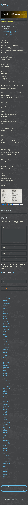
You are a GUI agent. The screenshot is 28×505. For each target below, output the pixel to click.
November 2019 (6, 365)
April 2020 (5, 357)
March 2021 (5, 339)
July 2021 (5, 332)
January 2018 (6, 401)
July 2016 (5, 430)
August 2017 (5, 409)
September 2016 (6, 427)
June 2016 (5, 432)
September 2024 (6, 298)
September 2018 (6, 388)
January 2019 (6, 381)
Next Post (23, 490)
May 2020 (5, 355)
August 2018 (5, 390)
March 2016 (5, 435)
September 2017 (6, 407)
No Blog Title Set (6, 19)
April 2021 (5, 337)
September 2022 (6, 311)
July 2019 (5, 372)
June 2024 (5, 300)
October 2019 (6, 367)
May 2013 (5, 473)
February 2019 (6, 380)
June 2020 (5, 354)
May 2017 (5, 414)
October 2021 (6, 328)
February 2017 (6, 419)
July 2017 (5, 411)
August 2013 (5, 469)
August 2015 (5, 445)
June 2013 (5, 471)
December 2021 (6, 324)
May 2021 (5, 336)
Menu (4, 4)
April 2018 (5, 396)
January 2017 (5, 420)
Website (5, 259)
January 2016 (6, 437)
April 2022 (5, 319)
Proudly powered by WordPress (10, 499)
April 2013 (5, 474)
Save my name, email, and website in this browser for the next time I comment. (13, 266)
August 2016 (5, 429)
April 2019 (5, 376)
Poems (9, 211)
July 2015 (5, 447)
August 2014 (5, 464)
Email (4, 253)
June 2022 (5, 316)
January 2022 (6, 323)
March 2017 (5, 417)
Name (4, 247)
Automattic (14, 500)
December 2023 (6, 303)
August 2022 (5, 313)
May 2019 (5, 375)
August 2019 (5, 370)
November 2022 (6, 310)
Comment (6, 227)
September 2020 (6, 349)
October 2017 (6, 406)
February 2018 (6, 399)
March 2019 (5, 378)
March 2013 (5, 476)
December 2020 (6, 344)
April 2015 (5, 451)
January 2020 (6, 362)
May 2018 (5, 394)
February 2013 (6, 477)
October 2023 (6, 305)
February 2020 (6, 360)
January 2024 (6, 302)
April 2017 (5, 416)
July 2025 (5, 297)
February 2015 (6, 455)
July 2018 (5, 391)
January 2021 (5, 342)
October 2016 (6, 425)
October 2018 (6, 386)
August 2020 (5, 350)
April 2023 (5, 306)
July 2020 (5, 352)
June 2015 (5, 448)
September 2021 (6, 329)
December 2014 (6, 458)
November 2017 (6, 404)
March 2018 (5, 398)
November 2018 (6, 385)
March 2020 (5, 359)
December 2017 (6, 403)
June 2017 (5, 412)
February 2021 (6, 341)
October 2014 (6, 461)
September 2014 (6, 463)
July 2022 (5, 315)
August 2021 (5, 331)
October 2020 (6, 347)
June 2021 (5, 334)
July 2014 (5, 466)
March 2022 (5, 321)
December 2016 (6, 422)
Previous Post (13, 486)
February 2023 (6, 308)
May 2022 (5, 318)
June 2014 (5, 468)
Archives (3, 294)
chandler (11, 26)
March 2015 (5, 453)
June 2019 (5, 373)
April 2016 (5, 433)
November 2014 (6, 460)
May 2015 (5, 450)
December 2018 (6, 383)
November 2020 (6, 346)
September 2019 (6, 368)
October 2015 (6, 442)
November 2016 (6, 424)
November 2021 (6, 326)
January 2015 (5, 456)
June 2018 (5, 393)
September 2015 (6, 443)
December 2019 (6, 363)
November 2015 (6, 440)
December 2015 (6, 438)
